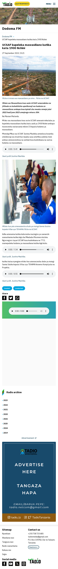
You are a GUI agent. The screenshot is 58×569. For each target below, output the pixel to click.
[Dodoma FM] (7, 4)
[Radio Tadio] (42, 560)
